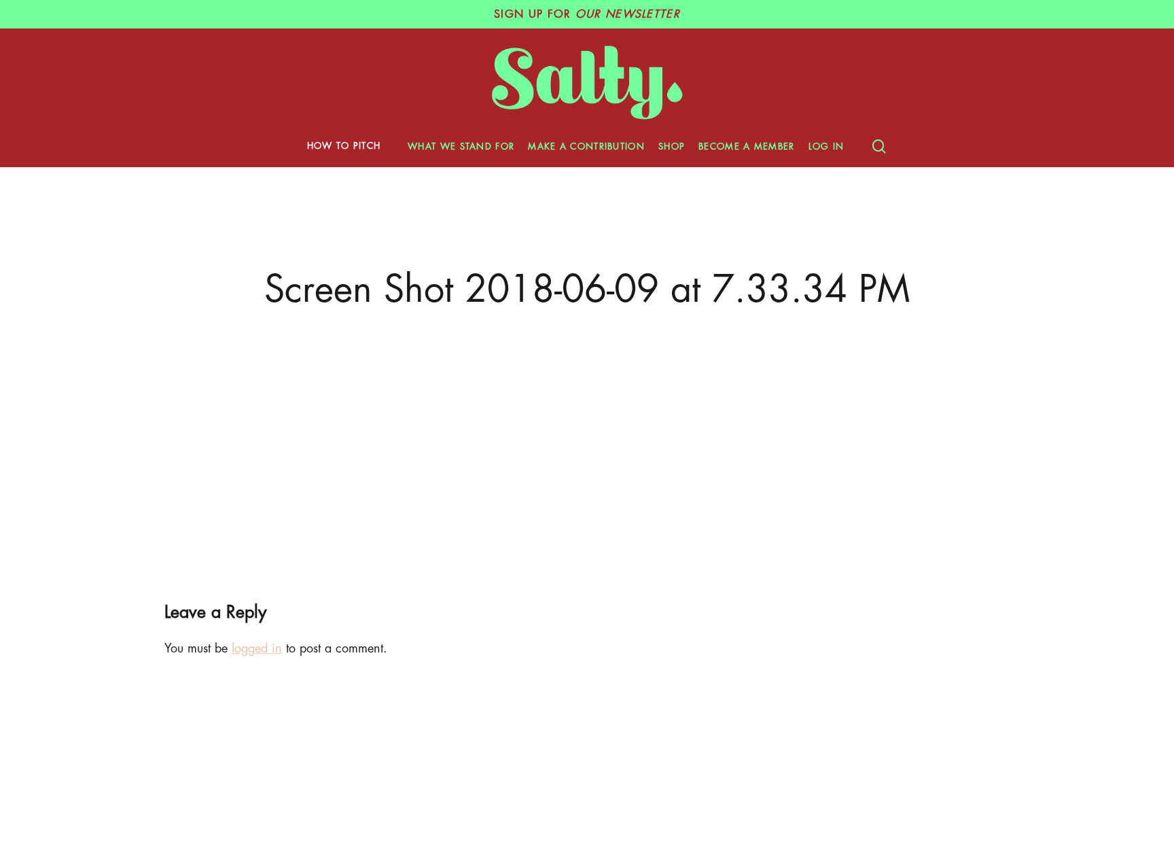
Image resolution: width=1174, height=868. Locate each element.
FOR (587, 14)
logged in (257, 648)
